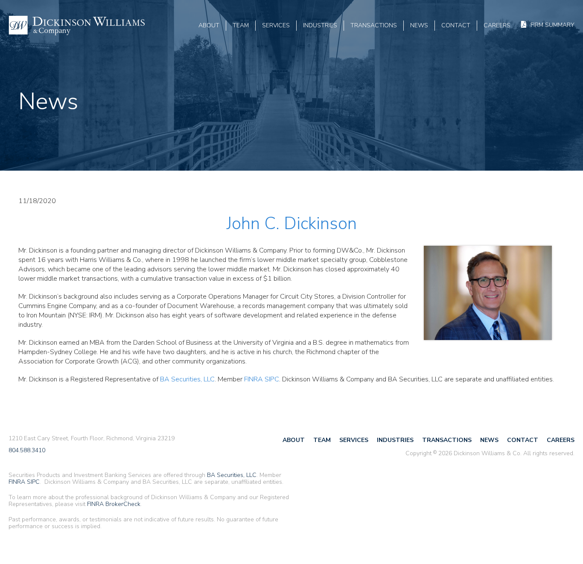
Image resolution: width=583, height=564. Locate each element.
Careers (497, 26)
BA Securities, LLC (187, 379)
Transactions (373, 26)
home (77, 25)
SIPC (272, 379)
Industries (320, 26)
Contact (455, 26)
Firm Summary (552, 24)
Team (241, 26)
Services (276, 26)
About (208, 26)
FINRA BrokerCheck (113, 504)
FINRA (253, 379)
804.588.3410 (27, 450)
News (419, 26)
